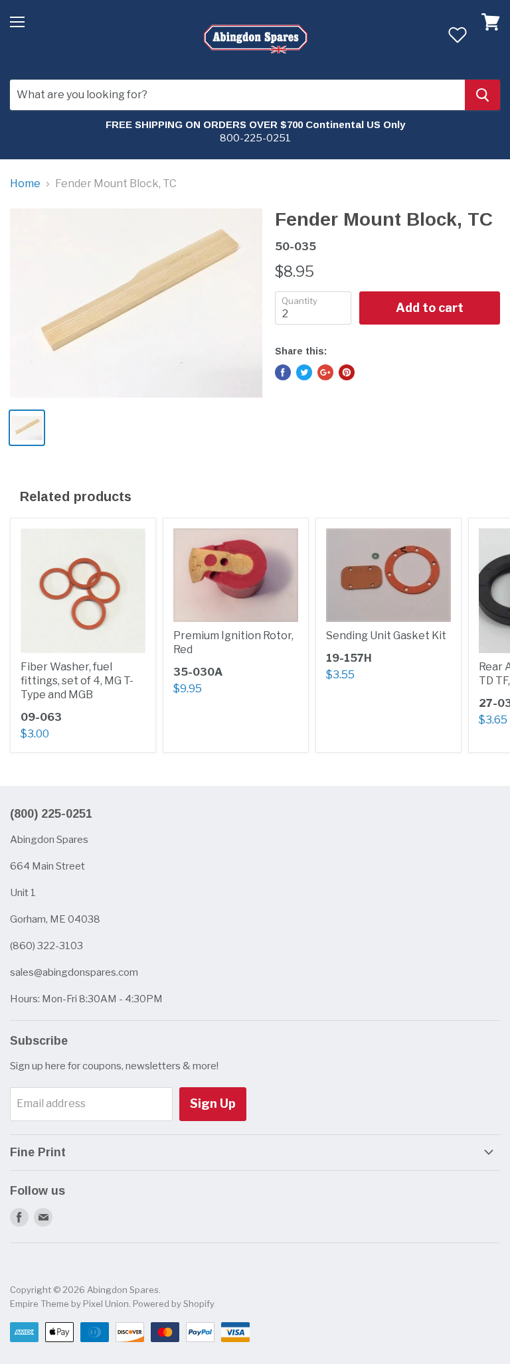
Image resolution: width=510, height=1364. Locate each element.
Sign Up (213, 1103)
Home (25, 184)
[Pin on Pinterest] (347, 372)
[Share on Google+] (325, 372)
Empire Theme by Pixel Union (69, 1303)
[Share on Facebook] (283, 372)
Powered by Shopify (173, 1303)
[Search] (482, 95)
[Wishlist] (457, 34)
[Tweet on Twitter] (304, 372)
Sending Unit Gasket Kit (386, 635)
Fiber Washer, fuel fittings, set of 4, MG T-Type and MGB (77, 680)
